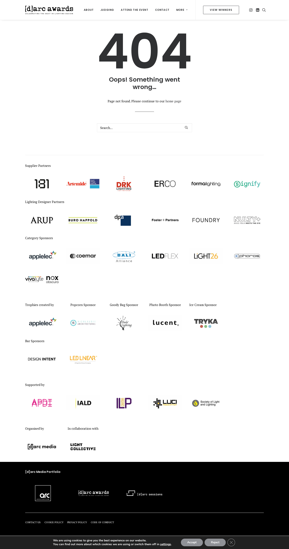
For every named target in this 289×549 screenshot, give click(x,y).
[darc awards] (49, 10)
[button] (251, 10)
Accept (192, 542)
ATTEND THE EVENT (134, 10)
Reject (215, 542)
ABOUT (89, 10)
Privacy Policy (77, 522)
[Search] (144, 127)
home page (173, 101)
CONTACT (162, 10)
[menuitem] (89, 10)
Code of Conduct (102, 522)
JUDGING (107, 10)
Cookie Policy (53, 522)
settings (165, 544)
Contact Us (33, 522)
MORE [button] (180, 10)
